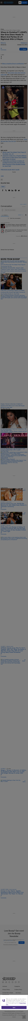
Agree (14, 1007)
